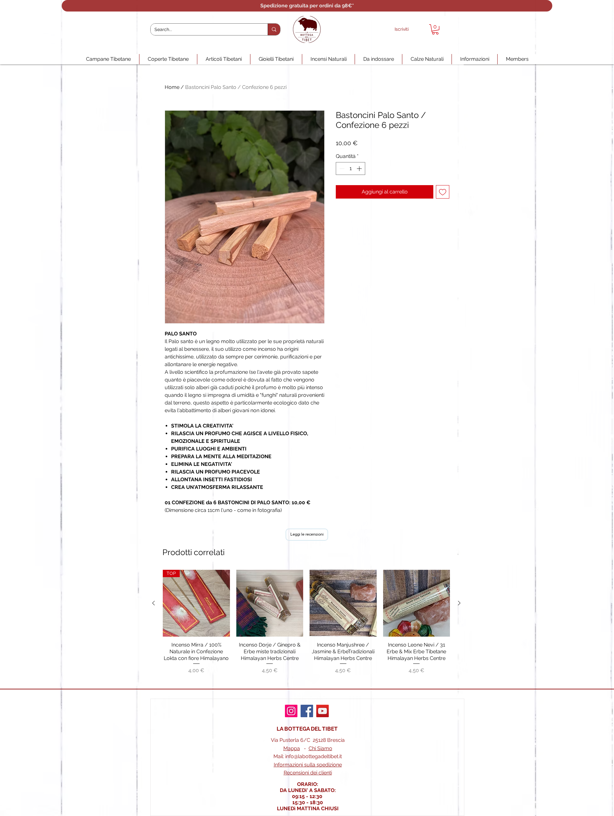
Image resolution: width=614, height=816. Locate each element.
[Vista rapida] (269, 603)
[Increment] (359, 168)
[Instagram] (291, 711)
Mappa (291, 748)
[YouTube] (322, 711)
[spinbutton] (350, 168)
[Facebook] (307, 711)
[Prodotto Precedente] (153, 603)
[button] (435, 29)
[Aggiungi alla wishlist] (442, 192)
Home (172, 87)
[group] (306, 625)
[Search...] (274, 29)
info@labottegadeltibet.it (313, 756)
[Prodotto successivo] (459, 603)
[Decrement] (341, 168)
